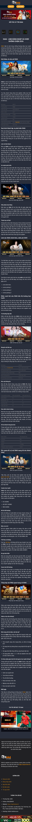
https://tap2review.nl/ (25, 764)
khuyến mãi (10, 367)
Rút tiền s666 (6, 787)
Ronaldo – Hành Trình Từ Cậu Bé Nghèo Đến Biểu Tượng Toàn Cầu (16, 728)
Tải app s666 (6, 789)
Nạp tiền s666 (6, 784)
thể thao (8, 542)
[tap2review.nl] (16, 2)
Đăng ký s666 (6, 779)
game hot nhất (5, 477)
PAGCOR (17, 122)
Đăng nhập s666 (7, 781)
